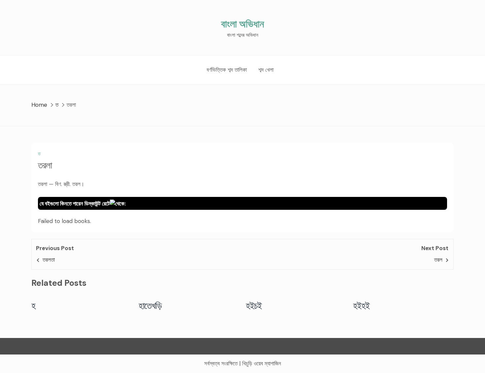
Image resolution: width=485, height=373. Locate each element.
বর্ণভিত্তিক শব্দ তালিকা (227, 69)
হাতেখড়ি (150, 306)
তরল (438, 259)
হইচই (254, 306)
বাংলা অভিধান (242, 24)
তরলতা (49, 259)
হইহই (361, 306)
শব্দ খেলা (266, 69)
